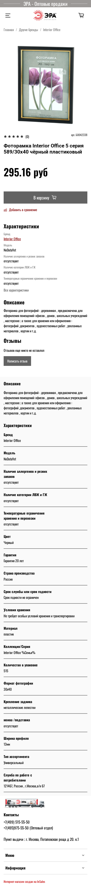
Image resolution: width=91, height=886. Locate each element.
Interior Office (51, 29)
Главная (9, 29)
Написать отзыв (17, 360)
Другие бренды (28, 29)
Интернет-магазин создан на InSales (24, 881)
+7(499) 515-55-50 (17, 822)
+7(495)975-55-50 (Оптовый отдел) (28, 827)
